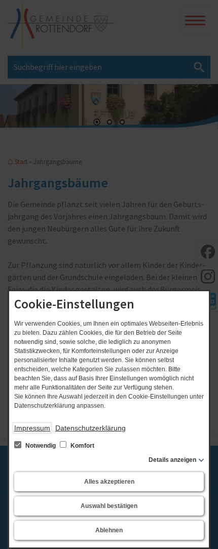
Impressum (32, 428)
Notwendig (40, 445)
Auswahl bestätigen (109, 505)
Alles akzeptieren (109, 481)
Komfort (81, 445)
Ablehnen (109, 530)
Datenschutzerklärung (90, 428)
